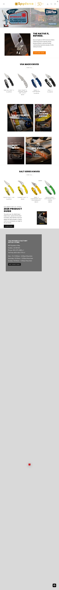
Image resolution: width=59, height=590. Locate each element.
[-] (29, 18)
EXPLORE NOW (39, 52)
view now (9, 226)
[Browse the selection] (15, 150)
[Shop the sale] (20, 117)
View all (29, 67)
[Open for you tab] (54, 585)
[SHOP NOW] (39, 150)
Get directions (14, 264)
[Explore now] (43, 117)
